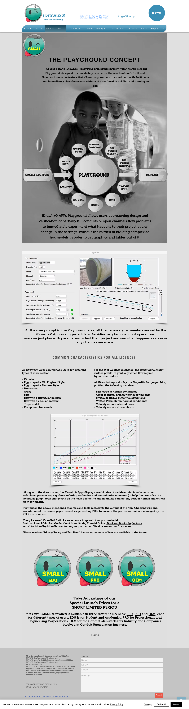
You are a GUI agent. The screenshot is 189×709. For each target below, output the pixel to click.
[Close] (185, 704)
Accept (176, 704)
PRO (138, 614)
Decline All (161, 704)
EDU (130, 614)
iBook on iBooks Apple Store (124, 523)
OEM (152, 614)
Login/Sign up (126, 16)
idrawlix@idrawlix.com (49, 526)
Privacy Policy (116, 704)
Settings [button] (148, 704)
